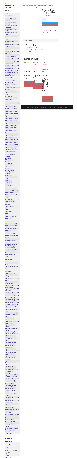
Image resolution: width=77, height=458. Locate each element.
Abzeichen (31, 5)
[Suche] (18, 447)
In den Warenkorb (49, 24)
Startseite (25, 5)
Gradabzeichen (37, 5)
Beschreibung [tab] (28, 40)
